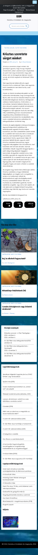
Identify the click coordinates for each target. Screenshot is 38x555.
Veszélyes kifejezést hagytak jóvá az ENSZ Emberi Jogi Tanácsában (17, 375)
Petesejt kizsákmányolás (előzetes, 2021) (16, 394)
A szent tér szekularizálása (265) (14, 429)
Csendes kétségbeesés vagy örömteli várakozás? (17, 307)
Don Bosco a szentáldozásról (13, 439)
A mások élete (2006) (10, 453)
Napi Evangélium (9, 10)
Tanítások (20, 10)
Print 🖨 (8, 205)
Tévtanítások (30, 10)
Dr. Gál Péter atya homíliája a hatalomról (17, 424)
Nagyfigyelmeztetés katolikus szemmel (16, 495)
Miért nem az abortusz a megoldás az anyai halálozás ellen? (16, 412)
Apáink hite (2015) (9, 381)
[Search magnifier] (26, 26)
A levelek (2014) (8, 406)
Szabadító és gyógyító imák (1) (13, 491)
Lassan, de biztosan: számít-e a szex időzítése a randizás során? (16, 400)
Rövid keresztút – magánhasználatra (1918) (17, 501)
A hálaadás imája (9, 483)
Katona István (8, 295)
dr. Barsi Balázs (26, 62)
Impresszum (19, 12)
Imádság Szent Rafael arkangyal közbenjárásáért (14, 479)
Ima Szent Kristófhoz (10, 498)
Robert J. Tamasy (9, 313)
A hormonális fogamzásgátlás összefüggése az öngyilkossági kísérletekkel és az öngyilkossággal (15, 446)
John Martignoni (9, 263)
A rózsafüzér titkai (9, 474)
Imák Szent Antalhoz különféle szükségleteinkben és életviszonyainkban (17, 470)
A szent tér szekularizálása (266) (14, 419)
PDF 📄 (19, 205)
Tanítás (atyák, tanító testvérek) (15, 48)
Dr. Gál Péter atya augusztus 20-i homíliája (17, 459)
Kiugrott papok (8, 504)
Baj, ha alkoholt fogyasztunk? (14, 258)
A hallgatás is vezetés (10, 434)
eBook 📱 (30, 205)
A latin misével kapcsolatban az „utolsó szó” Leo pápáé (16, 388)
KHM (19, 16)
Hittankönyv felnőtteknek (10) (14, 290)
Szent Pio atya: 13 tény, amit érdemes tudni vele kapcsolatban (17, 487)
